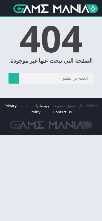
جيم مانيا (43, 105)
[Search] (13, 78)
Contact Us (62, 111)
